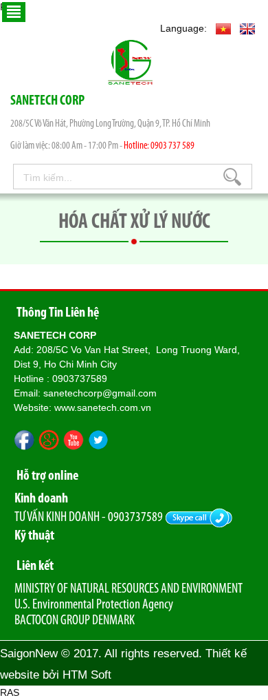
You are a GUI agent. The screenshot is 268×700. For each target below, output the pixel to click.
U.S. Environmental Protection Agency (93, 605)
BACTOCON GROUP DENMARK (74, 621)
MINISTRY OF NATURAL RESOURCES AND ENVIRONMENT (128, 589)
